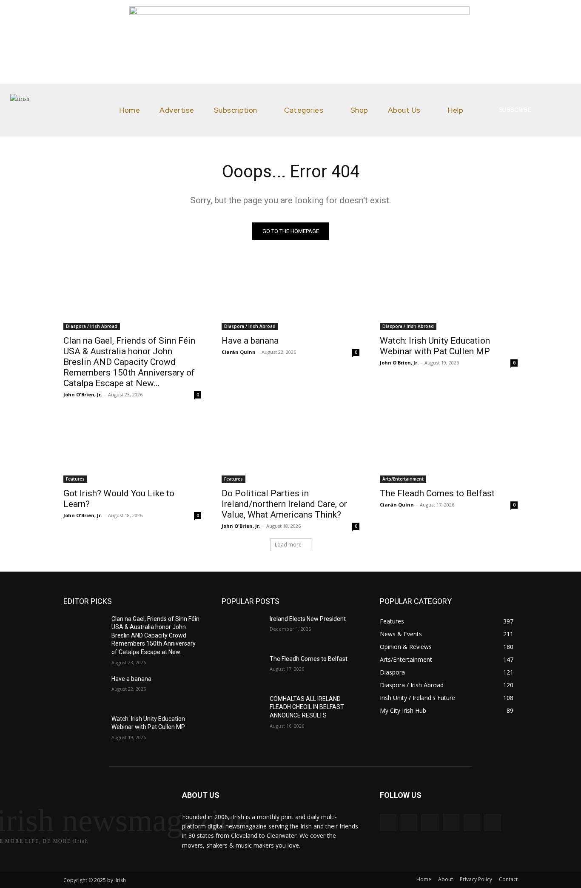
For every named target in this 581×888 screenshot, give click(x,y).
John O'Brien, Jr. (82, 394)
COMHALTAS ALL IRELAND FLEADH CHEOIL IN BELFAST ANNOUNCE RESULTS (307, 707)
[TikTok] (451, 822)
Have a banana (250, 341)
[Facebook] (388, 822)
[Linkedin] (430, 822)
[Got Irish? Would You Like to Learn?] (132, 448)
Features (75, 479)
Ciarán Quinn (239, 352)
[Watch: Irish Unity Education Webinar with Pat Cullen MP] (449, 295)
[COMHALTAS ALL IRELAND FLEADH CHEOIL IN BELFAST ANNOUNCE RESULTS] (242, 709)
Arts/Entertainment (403, 479)
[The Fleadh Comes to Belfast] (449, 448)
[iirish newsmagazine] (59, 110)
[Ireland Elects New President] (242, 629)
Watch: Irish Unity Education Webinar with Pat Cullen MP (435, 346)
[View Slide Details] (299, 12)
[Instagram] (409, 822)
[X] (472, 822)
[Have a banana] (290, 295)
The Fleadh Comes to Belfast (437, 493)
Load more (288, 544)
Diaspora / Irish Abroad (91, 326)
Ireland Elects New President (308, 618)
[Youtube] (492, 822)
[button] (560, 110)
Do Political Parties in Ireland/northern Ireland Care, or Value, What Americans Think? (284, 504)
